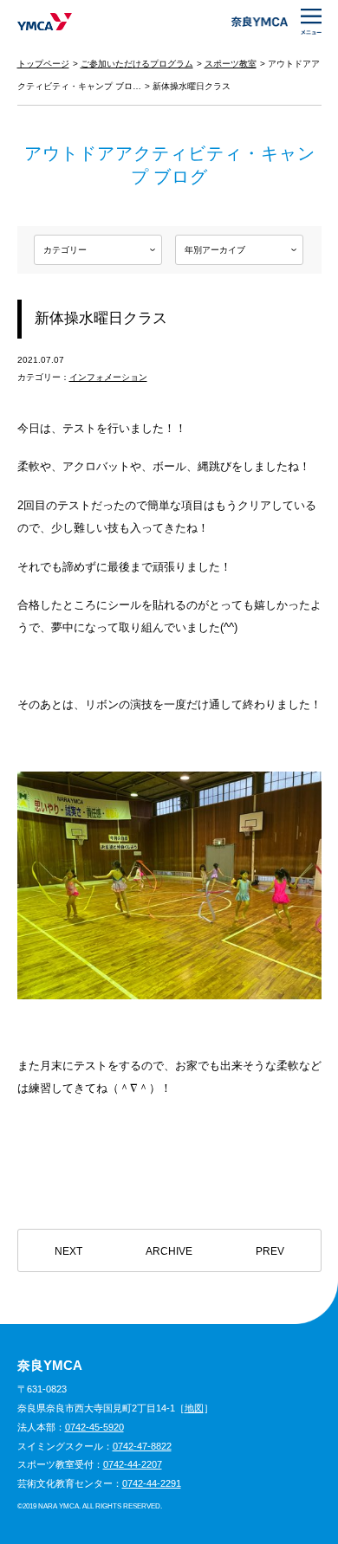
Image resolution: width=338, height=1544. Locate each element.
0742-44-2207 (132, 1464)
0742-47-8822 (142, 1446)
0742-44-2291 (151, 1483)
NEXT (68, 1251)
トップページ (43, 63)
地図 (194, 1408)
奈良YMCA (44, 21)
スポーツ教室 (231, 63)
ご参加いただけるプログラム (137, 63)
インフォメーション (108, 377)
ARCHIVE (169, 1251)
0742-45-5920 (94, 1427)
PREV (270, 1251)
